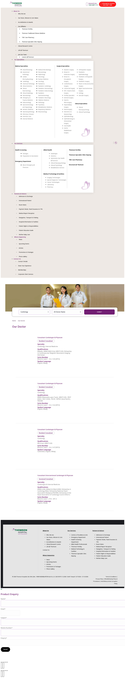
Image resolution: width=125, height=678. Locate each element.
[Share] (3, 670)
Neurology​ (41, 77)
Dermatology (26, 95)
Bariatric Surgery (69, 70)
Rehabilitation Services (57, 167)
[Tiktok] (104, 142)
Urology (81, 93)
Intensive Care (27, 116)
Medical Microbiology (44, 70)
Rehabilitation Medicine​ (45, 107)
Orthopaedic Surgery (85, 70)
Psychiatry (41, 105)
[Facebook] (100, 142)
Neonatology (42, 72)
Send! (5, 649)
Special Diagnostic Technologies (56, 180)
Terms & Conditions (111, 576)
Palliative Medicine (43, 100)
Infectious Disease (28, 114)
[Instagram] (98, 142)
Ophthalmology (68, 116)
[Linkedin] (110, 142)
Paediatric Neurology (44, 98)
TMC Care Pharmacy (75, 160)
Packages (25, 153)
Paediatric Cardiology (44, 86)
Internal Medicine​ (28, 119)
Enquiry (4, 638)
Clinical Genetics (27, 86)
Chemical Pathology (28, 84)
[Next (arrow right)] (3, 665)
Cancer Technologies (53, 182)
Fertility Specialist (69, 95)
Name (3, 599)
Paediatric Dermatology (45, 88)
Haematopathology (28, 112)
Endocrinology (27, 102)
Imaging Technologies (53, 177)
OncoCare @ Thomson (76, 165)
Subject (4, 618)
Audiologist (54, 153)
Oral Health (67, 126)
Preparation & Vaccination (30, 156)
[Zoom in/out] (7, 670)
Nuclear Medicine (43, 79)
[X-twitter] (108, 142)
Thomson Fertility (75, 150)
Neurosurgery (68, 109)
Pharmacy (50, 187)
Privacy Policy (99, 579)
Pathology (41, 102)
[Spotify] (106, 142)
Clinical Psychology (84, 112)
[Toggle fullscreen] (5, 670)
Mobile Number (7, 628)
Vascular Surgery (83, 95)
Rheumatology (42, 112)
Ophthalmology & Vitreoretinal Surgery (69, 121)
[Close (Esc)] (1, 670)
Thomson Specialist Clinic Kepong (80, 155)
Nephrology (41, 74)
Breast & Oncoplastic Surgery (67, 79)
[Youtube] (102, 142)
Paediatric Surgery (84, 81)
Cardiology (26, 81)
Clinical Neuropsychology (58, 163)
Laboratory (50, 184)
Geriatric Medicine (28, 109)
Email (3, 609)
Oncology (41, 81)
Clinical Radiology (28, 93)
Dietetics (53, 156)
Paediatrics (41, 84)
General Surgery (68, 98)
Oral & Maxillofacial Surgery (67, 130)
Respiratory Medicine (44, 109)
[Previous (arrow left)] (1, 665)
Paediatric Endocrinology (45, 91)
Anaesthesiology (27, 70)
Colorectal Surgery (69, 88)
